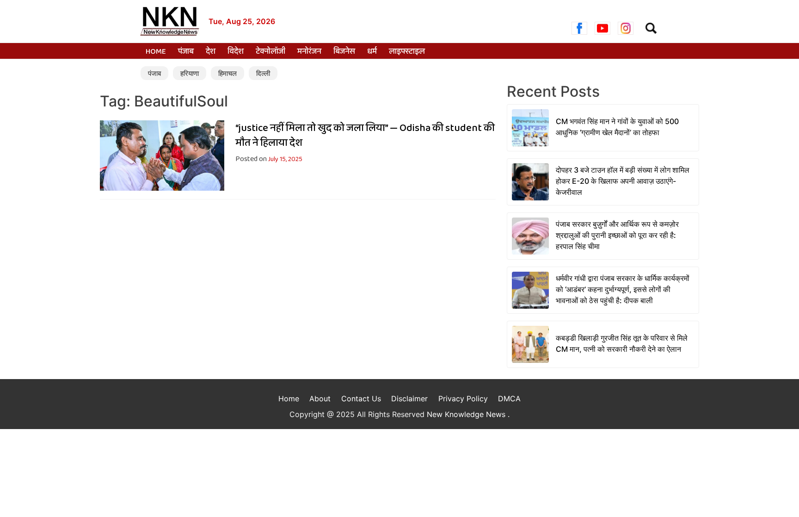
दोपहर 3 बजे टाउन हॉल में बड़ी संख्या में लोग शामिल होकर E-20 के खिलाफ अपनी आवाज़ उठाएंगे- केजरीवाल (622, 181)
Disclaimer (409, 398)
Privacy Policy (463, 398)
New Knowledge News (467, 414)
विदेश (235, 52)
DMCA (509, 398)
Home (156, 52)
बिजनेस (344, 52)
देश (210, 52)
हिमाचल (227, 73)
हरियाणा (189, 73)
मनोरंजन (309, 52)
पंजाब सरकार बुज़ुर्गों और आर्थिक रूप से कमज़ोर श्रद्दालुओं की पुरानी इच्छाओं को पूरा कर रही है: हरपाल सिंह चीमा (617, 235)
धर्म (372, 52)
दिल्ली (263, 73)
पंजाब (186, 52)
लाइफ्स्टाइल (407, 52)
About (320, 398)
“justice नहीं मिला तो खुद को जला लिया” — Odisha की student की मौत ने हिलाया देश (365, 135)
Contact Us (361, 398)
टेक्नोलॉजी (270, 52)
